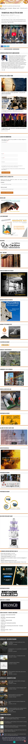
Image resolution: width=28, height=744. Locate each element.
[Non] (26, 740)
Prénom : (3, 182)
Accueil (2, 8)
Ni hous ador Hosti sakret (5, 553)
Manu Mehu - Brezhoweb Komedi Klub (8, 617)
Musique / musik (16, 8)
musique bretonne (8, 49)
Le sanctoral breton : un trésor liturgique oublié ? (17, 687)
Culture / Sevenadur (8, 8)
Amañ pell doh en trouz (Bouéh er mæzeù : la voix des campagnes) (13, 557)
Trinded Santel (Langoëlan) (6, 556)
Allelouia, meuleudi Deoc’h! (6, 560)
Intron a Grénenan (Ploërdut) (6, 554)
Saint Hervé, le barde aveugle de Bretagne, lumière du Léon (13, 5)
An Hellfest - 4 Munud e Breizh (6, 620)
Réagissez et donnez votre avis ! (8, 15)
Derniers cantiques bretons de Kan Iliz (9, 551)
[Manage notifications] (25, 741)
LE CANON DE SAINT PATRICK (13, 662)
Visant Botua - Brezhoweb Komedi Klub (8, 614)
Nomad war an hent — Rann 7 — (7, 629)
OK (14, 742)
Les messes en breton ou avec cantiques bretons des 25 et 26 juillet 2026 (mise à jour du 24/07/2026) (17, 709)
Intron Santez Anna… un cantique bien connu (16, 655)
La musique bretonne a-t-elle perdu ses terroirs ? (12, 111)
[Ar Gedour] (14, 2)
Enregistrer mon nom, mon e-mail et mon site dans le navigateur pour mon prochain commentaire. (11, 166)
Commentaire (4, 142)
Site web (3, 161)
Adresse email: (4, 187)
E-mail (2, 157)
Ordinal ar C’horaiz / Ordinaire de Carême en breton (10, 562)
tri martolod (16, 49)
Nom (2, 153)
